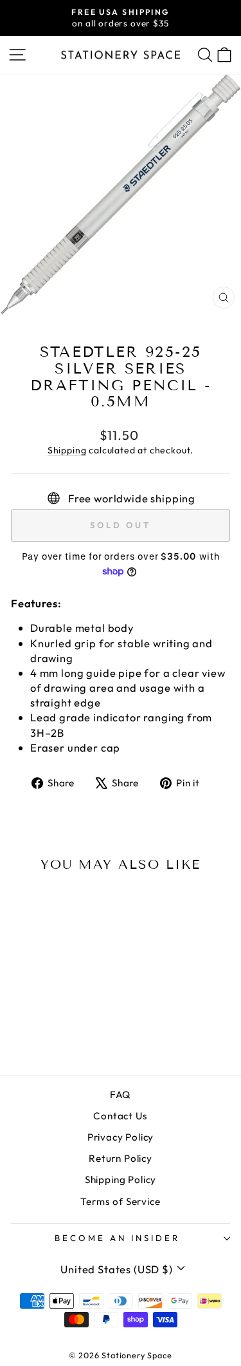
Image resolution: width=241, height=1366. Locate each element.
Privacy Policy (120, 1137)
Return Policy (120, 1158)
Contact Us (120, 1116)
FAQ (120, 1094)
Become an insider (117, 1238)
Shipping (67, 450)
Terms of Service (120, 1201)
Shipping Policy (120, 1179)
